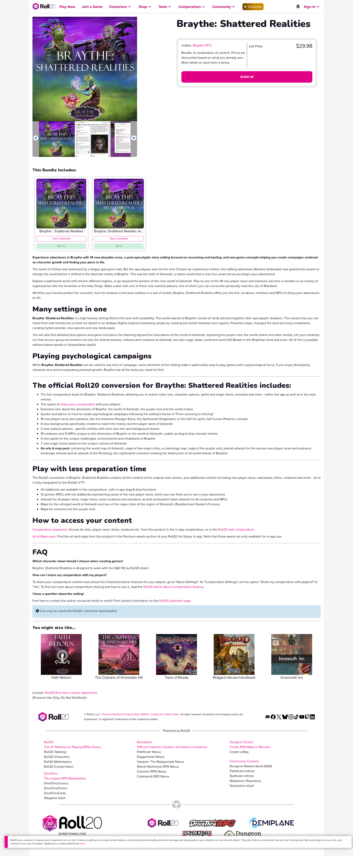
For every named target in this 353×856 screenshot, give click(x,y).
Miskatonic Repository (245, 780)
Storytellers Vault (242, 785)
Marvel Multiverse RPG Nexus (158, 766)
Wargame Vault (54, 798)
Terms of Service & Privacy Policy (120, 714)
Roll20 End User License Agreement (71, 692)
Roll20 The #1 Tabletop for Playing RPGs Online (72, 744)
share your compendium (78, 404)
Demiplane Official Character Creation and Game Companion (172, 744)
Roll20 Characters (56, 756)
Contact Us (157, 714)
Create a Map (239, 752)
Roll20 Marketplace (58, 761)
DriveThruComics (56, 783)
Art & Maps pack (44, 536)
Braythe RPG (202, 45)
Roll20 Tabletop (55, 752)
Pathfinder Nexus (149, 752)
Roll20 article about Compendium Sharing (173, 586)
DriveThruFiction (55, 788)
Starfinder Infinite (242, 776)
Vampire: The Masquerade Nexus (160, 761)
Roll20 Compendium (59, 766)
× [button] (349, 840)
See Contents (61, 239)
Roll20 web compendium (236, 529)
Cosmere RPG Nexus (151, 771)
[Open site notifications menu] (298, 7)
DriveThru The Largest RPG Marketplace (65, 776)
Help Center (172, 714)
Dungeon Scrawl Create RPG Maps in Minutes (250, 744)
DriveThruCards (55, 793)
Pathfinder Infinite (242, 771)
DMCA (145, 714)
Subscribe (254, 6)
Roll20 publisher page (175, 600)
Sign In (247, 77)
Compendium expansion (49, 529)
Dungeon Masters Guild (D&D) (251, 766)
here (82, 843)
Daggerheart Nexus (150, 756)
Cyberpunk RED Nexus (153, 776)
